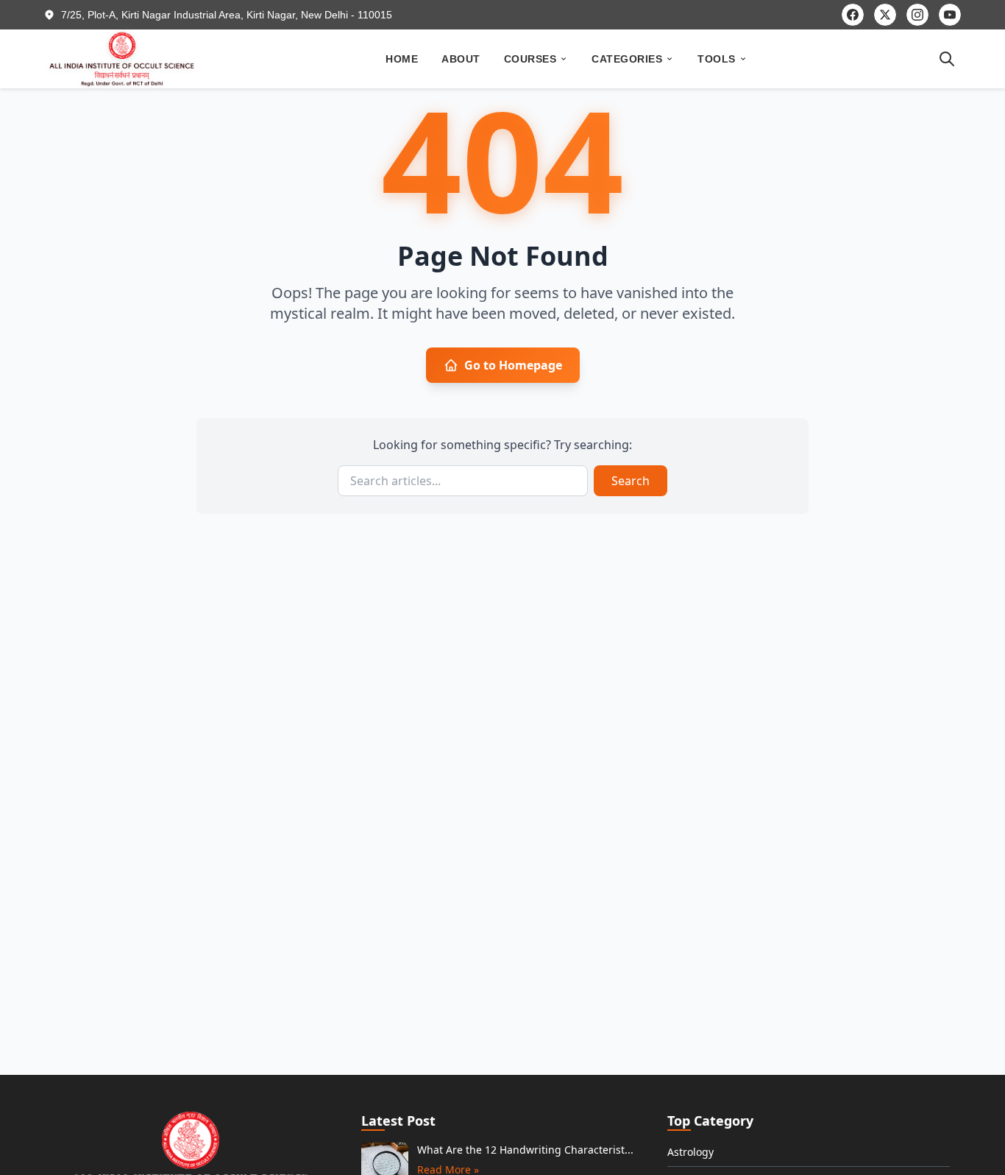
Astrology (690, 1152)
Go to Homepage (513, 365)
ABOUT (460, 59)
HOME (402, 59)
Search (630, 481)
